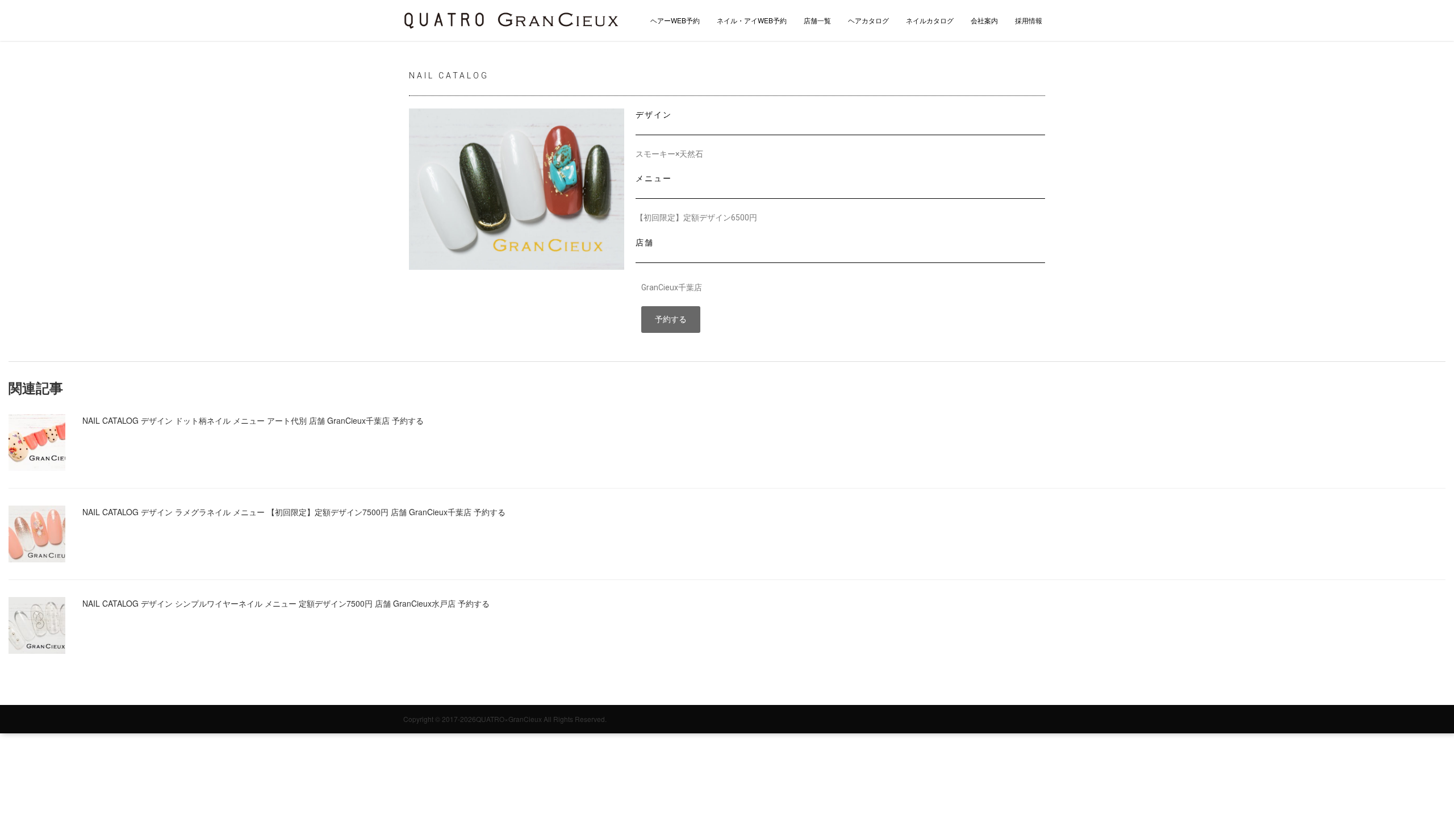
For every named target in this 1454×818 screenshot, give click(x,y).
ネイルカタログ (930, 20)
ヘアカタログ (868, 20)
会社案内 (984, 20)
